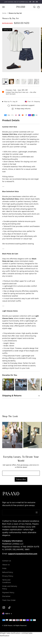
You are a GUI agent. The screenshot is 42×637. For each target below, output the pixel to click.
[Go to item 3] (18, 82)
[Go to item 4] (24, 82)
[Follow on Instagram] (3, 607)
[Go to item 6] (36, 82)
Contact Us (6, 561)
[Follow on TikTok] (9, 607)
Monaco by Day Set (15, 13)
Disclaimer (6, 596)
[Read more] (2, 421)
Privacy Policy (7, 576)
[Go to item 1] (5, 82)
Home (4, 13)
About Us (6, 565)
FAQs (4, 568)
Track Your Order (9, 600)
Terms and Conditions (6, 581)
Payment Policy (8, 592)
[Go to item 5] (30, 82)
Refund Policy (7, 572)
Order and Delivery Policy (9, 588)
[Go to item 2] (11, 82)
